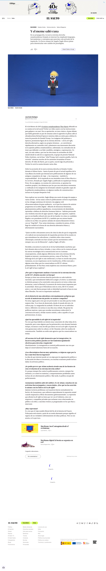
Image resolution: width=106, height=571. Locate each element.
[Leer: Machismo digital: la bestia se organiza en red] (29, 442)
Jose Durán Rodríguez (31, 117)
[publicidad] (53, 8)
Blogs (9, 542)
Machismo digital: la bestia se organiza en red (57, 441)
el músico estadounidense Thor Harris (55, 127)
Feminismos (11, 544)
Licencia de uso (42, 527)
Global (10, 531)
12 (50, 430)
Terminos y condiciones (44, 542)
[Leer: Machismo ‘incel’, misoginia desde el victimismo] (29, 428)
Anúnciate (26, 542)
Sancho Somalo (18, 108)
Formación (41, 531)
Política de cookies (43, 540)
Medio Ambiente (27, 527)
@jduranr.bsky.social (31, 119)
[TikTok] (92, 523)
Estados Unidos (42, 27)
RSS (39, 533)
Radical (10, 533)
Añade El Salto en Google (68, 49)
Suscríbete (90, 18)
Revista (25, 540)
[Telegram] (77, 523)
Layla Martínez (44, 430)
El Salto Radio (12, 538)
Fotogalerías (11, 540)
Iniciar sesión (99, 18)
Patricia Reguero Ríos (45, 444)
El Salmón (11, 529)
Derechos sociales (28, 529)
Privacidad (26, 544)
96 (53, 444)
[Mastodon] (95, 523)
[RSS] (97, 523)
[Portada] (53, 18)
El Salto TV (11, 535)
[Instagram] (80, 523)
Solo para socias (27, 531)
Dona (34, 523)
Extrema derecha (51, 27)
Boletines (25, 533)
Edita (39, 529)
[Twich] (85, 523)
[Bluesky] (82, 523)
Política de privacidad (44, 538)
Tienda (25, 535)
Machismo (33, 27)
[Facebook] (87, 523)
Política (10, 527)
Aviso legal (41, 535)
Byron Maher (11, 108)
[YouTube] (90, 523)
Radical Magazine (61, 27)
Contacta (25, 538)
